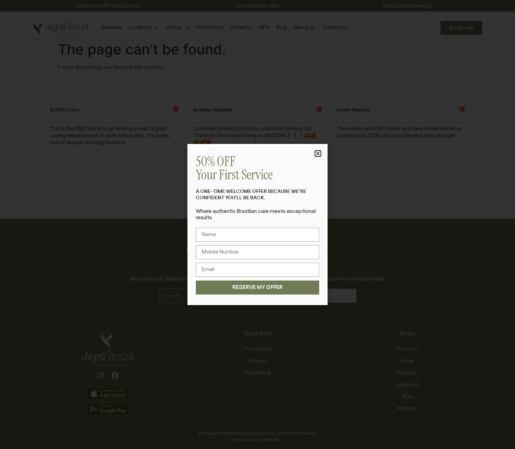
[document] (257, 224)
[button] (318, 153)
